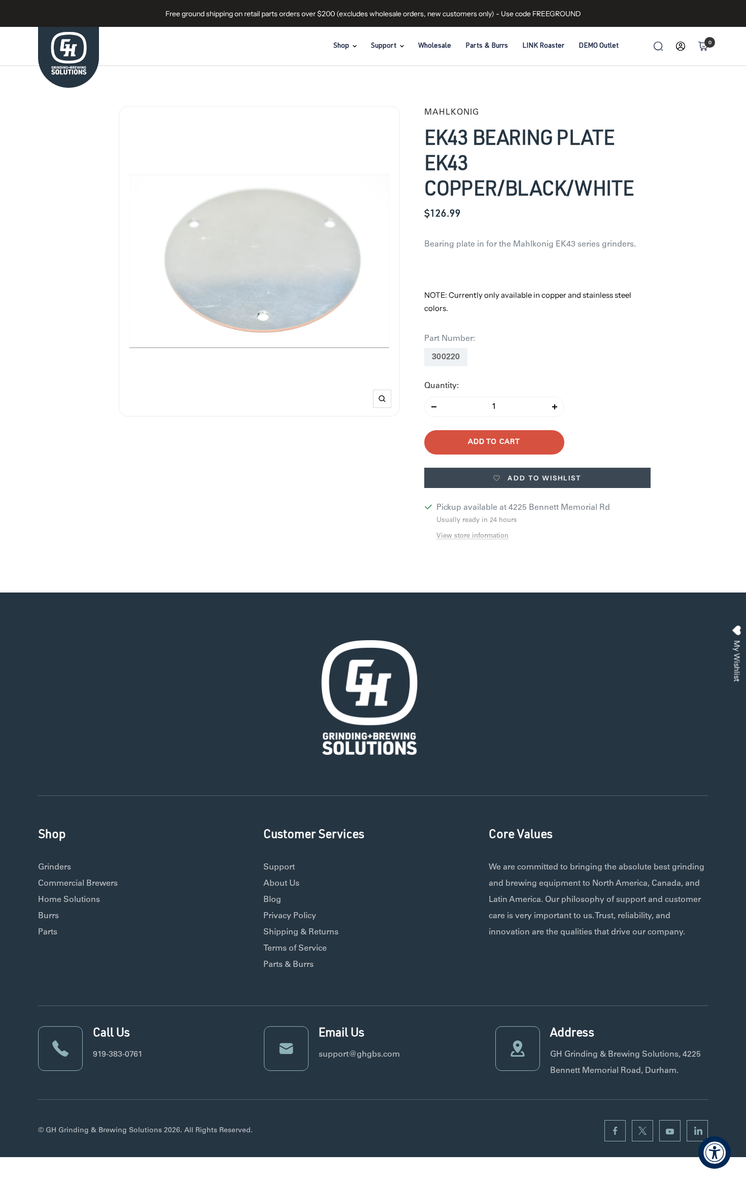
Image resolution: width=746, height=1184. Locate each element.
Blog (272, 900)
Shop (341, 46)
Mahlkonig (451, 113)
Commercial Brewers (78, 884)
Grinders (54, 867)
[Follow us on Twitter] (642, 1131)
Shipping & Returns (300, 932)
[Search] (658, 46)
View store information (472, 536)
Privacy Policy (289, 916)
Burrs (48, 916)
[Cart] (703, 46)
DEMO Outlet (599, 46)
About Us (281, 884)
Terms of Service (295, 949)
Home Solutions (69, 900)
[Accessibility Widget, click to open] (714, 1152)
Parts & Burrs (486, 46)
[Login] (680, 46)
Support (383, 46)
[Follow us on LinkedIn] (697, 1131)
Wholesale (434, 46)
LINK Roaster (543, 46)
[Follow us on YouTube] (670, 1131)
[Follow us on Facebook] (615, 1131)
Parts (47, 932)
